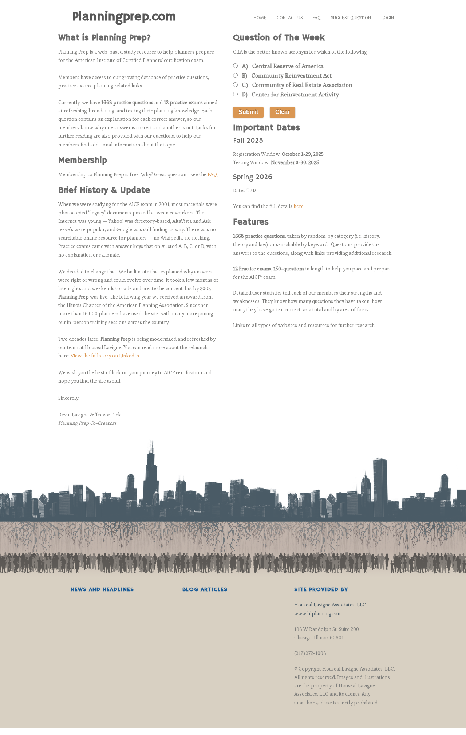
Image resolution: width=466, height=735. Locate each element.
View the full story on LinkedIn (105, 356)
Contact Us (290, 17)
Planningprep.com (124, 17)
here (298, 206)
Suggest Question (351, 17)
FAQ (317, 17)
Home (260, 17)
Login (387, 17)
